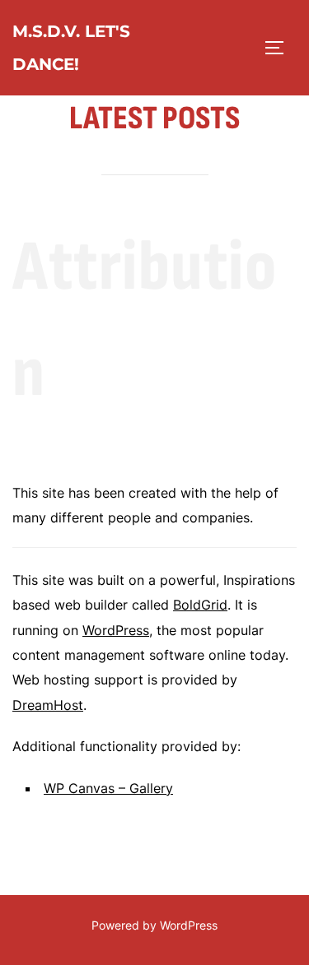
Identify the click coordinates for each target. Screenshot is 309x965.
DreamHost (47, 705)
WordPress (115, 630)
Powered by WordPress (154, 925)
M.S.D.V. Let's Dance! (71, 47)
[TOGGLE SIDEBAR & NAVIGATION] (280, 48)
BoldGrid (200, 604)
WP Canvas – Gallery (108, 788)
